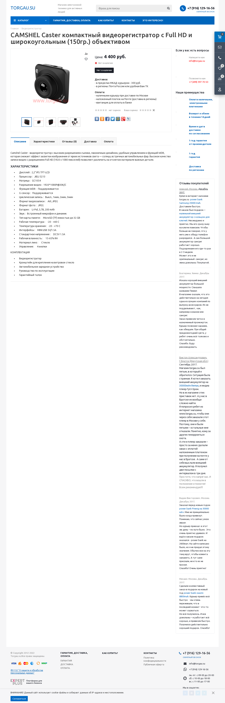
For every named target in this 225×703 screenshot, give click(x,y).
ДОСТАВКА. (66, 664)
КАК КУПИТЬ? (106, 20)
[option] (51, 83)
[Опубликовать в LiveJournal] (128, 119)
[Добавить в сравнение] (86, 53)
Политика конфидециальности (155, 659)
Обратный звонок (205, 12)
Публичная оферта (154, 664)
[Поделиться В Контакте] (97, 119)
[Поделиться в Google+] (123, 119)
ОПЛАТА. (65, 668)
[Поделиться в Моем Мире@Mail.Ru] (118, 119)
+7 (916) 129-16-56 (200, 8)
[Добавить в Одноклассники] (102, 119)
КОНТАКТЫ (128, 20)
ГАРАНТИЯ (66, 660)
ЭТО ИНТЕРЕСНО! (153, 20)
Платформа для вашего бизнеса (34, 682)
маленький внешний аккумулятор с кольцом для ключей (194, 217)
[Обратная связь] (219, 47)
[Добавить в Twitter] (113, 119)
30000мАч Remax (189, 385)
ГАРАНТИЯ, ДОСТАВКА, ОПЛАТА (71, 20)
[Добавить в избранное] (86, 59)
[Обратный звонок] (219, 58)
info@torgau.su (197, 663)
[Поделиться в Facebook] (107, 119)
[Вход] (219, 89)
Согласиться (19, 698)
